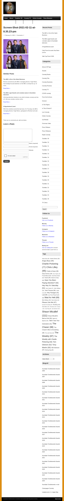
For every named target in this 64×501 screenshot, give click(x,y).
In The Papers (46, 104)
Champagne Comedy (48, 488)
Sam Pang (48, 308)
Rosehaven (53, 306)
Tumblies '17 (45, 168)
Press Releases (48, 18)
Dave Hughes (56, 273)
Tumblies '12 (45, 150)
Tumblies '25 (45, 199)
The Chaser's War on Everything (50, 330)
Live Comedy (45, 112)
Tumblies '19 (45, 176)
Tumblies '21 (45, 183)
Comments (20, 35)
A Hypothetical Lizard (48, 46)
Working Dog (49, 350)
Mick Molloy (46, 300)
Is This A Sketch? (47, 108)
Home (6, 18)
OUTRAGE (45, 119)
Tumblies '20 (45, 180)
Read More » (6, 88)
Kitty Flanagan (53, 292)
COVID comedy (46, 93)
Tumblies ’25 (18, 18)
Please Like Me (49, 302)
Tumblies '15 (45, 161)
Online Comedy (37, 18)
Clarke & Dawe (52, 271)
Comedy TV (27, 18)
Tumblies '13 (45, 153)
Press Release (46, 127)
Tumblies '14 (45, 157)
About (11, 18)
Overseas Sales (46, 123)
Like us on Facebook (47, 220)
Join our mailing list (47, 247)
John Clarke (49, 288)
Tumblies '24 (45, 195)
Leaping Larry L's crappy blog (50, 492)
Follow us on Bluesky (47, 225)
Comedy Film (28, 22)
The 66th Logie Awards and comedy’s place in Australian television (50, 41)
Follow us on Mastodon (48, 236)
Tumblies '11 (45, 146)
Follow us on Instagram (48, 231)
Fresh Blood (46, 275)
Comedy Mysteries (9, 22)
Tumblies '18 (45, 172)
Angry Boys (48, 261)
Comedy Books (46, 74)
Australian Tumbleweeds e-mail (50, 484)
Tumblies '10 (45, 142)
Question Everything (47, 304)
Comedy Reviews (47, 85)
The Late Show (49, 333)
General (44, 101)
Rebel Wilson (45, 306)
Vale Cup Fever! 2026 (48, 56)
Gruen (47, 277)
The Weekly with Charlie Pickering (49, 339)
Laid (44, 295)
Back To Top (58, 498)
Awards (44, 70)
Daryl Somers (47, 273)
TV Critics (19, 22)
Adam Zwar (45, 258)
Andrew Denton (55, 258)
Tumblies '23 (45, 191)
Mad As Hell (52, 297)
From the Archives (47, 97)
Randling (56, 304)
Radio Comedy (46, 134)
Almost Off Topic (46, 67)
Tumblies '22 (45, 187)
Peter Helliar (55, 300)
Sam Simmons (56, 308)
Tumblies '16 (45, 165)
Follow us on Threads (48, 242)
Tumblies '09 (45, 138)
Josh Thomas (50, 290)
